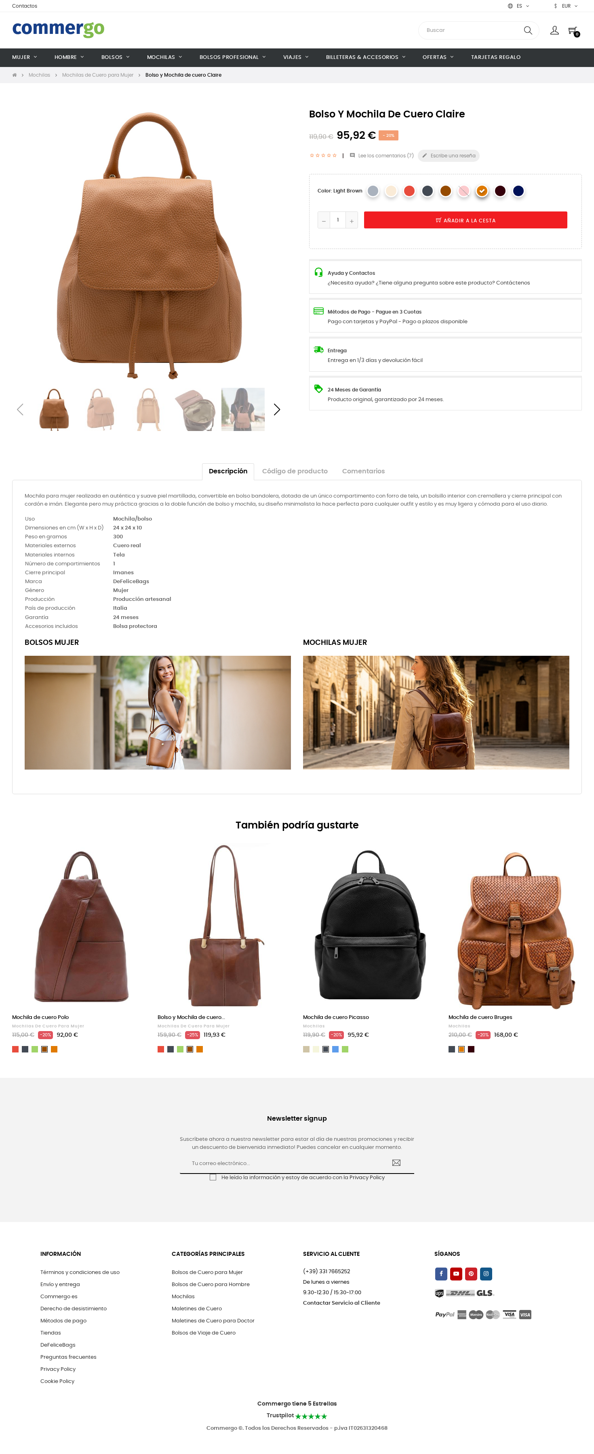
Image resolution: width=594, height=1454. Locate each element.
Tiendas (50, 1333)
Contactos (24, 6)
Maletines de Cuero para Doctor (213, 1321)
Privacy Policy (367, 1177)
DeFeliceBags (58, 1345)
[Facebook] (441, 1274)
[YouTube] (456, 1274)
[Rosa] (463, 190)
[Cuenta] (555, 30)
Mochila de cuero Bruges (480, 1017)
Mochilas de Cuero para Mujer (48, 1026)
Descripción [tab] (228, 472)
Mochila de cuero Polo (40, 1017)
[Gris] (373, 190)
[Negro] (427, 190)
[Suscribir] (396, 1164)
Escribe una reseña (449, 155)
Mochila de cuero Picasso (336, 1017)
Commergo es (59, 1296)
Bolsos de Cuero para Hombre (211, 1284)
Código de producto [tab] (295, 472)
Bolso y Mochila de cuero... (191, 1017)
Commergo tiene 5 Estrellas (297, 1404)
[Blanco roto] (391, 190)
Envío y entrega (60, 1284)
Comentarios (363, 472)
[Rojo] (409, 190)
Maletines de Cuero (197, 1309)
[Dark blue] (518, 190)
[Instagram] (486, 1274)
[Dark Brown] (500, 190)
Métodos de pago (63, 1321)
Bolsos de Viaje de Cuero (204, 1333)
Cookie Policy (57, 1381)
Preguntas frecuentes (68, 1357)
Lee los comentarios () (382, 155)
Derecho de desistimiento (73, 1309)
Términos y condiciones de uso (80, 1272)
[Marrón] (445, 190)
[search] (528, 30)
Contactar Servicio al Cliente (341, 1303)
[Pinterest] (471, 1274)
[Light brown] (482, 190)
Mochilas (314, 1026)
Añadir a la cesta (469, 220)
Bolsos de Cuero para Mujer (207, 1272)
